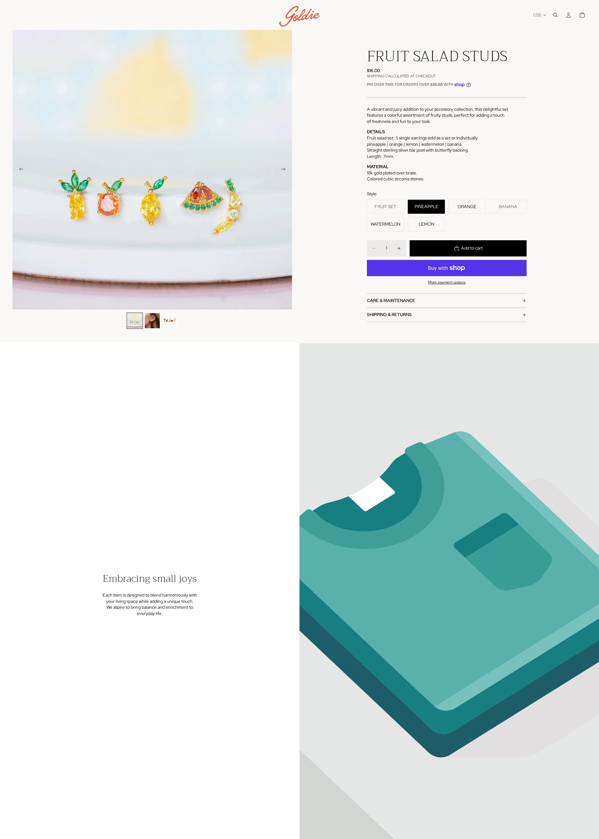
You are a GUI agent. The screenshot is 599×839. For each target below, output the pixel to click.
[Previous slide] (19, 170)
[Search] (555, 15)
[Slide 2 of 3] (152, 320)
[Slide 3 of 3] (169, 320)
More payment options (446, 282)
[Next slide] (285, 170)
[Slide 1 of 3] (134, 320)
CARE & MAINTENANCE (391, 300)
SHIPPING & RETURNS (389, 314)
